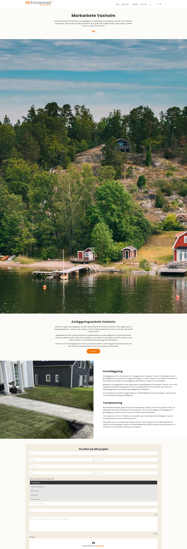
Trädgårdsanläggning (37, 487)
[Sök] (150, 4)
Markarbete (34, 495)
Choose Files (100, 546)
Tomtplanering (35, 482)
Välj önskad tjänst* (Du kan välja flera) (42, 479)
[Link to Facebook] (157, 4)
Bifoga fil (32, 537)
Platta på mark (35, 499)
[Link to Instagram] (160, 4)
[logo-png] (39, 4)
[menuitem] (117, 4)
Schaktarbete (35, 491)
